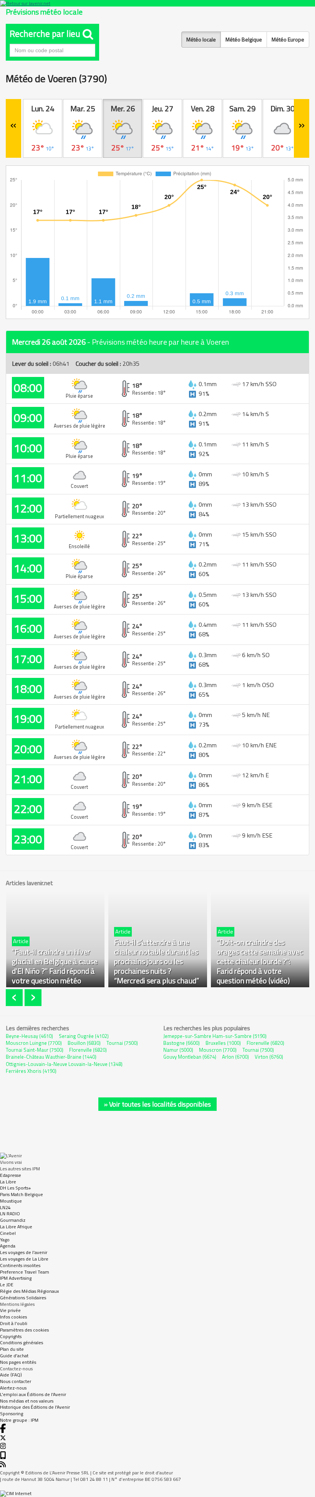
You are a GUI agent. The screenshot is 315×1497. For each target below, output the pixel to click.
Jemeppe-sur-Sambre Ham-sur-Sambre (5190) (215, 1036)
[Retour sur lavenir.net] (157, 3)
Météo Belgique (243, 39)
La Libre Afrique (16, 1226)
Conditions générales (21, 1342)
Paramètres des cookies (24, 1329)
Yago (5, 1239)
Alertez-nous (13, 1387)
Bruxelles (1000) (223, 1043)
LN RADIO (10, 1213)
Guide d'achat (14, 1355)
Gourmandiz (12, 1220)
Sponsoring (11, 1413)
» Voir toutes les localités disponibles (157, 1104)
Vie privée (10, 1310)
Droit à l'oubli (13, 1323)
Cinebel (8, 1233)
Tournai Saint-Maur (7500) (34, 1050)
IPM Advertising (16, 1278)
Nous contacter (15, 1381)
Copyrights (11, 1336)
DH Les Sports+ (15, 1187)
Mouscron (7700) (218, 1050)
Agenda (7, 1245)
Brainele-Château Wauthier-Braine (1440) (51, 1057)
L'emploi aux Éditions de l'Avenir (33, 1394)
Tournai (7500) (122, 1043)
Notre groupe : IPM (19, 1420)
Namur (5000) (178, 1050)
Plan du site (12, 1349)
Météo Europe (288, 39)
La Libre (8, 1181)
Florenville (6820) (88, 1050)
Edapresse (10, 1175)
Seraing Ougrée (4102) (84, 1036)
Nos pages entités (18, 1362)
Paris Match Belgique (21, 1194)
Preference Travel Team (24, 1272)
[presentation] (15, 997)
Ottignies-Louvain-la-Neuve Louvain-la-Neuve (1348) (64, 1064)
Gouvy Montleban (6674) (189, 1057)
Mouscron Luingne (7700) (34, 1043)
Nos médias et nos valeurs (26, 1400)
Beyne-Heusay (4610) (29, 1036)
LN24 (5, 1207)
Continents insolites (20, 1265)
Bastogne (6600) (181, 1043)
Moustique (11, 1201)
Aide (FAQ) (11, 1374)
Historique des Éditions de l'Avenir (35, 1407)
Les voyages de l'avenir (23, 1252)
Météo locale (201, 39)
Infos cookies (13, 1316)
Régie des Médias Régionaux (29, 1291)
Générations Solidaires (23, 1297)
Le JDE (6, 1284)
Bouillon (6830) (84, 1043)
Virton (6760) (269, 1057)
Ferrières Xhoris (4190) (31, 1071)
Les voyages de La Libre (24, 1258)
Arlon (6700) (235, 1057)
